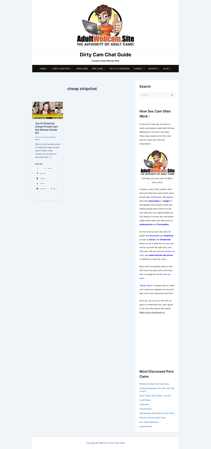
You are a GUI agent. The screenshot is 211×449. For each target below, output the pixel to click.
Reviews (153, 68)
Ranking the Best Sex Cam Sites (154, 384)
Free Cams (97, 68)
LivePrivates (145, 400)
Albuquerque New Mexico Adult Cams (157, 413)
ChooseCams (145, 409)
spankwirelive (145, 426)
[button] (47, 68)
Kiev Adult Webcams (148, 422)
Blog (166, 68)
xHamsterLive (146, 224)
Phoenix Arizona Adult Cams (152, 417)
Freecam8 (144, 404)
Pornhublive (163, 224)
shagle (166, 201)
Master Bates (146, 285)
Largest (137, 68)
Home (43, 68)
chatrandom (154, 201)
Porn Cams (82, 68)
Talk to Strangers (119, 68)
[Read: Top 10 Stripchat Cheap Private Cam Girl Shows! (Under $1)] (47, 110)
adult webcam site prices (161, 255)
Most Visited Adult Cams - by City (155, 395)
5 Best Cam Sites (61, 68)
